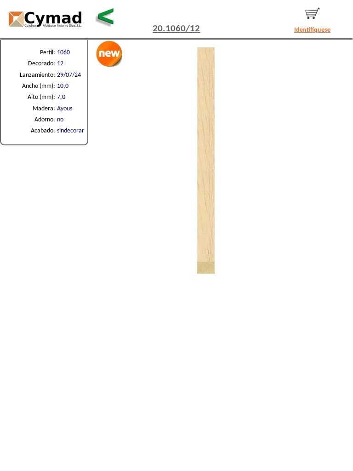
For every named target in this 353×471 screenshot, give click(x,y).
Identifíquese (312, 30)
